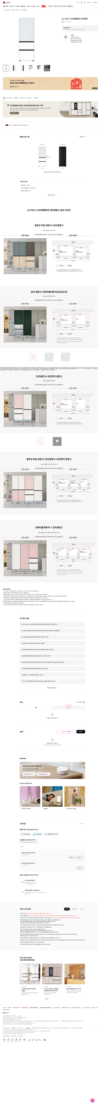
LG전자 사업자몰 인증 (86, 1007)
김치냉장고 (17, 10)
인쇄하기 (83, 136)
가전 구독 (12, 6)
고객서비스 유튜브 (6, 1036)
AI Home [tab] (29, 98)
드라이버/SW (38, 834)
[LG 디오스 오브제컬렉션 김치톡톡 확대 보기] (26, 39)
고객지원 (17, 6)
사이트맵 (4, 1007)
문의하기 (81, 731)
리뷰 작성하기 (79, 702)
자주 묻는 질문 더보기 (51, 688)
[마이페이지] (81, 2)
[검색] (78, 2)
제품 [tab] (36, 707)
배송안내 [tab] (67, 909)
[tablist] (52, 707)
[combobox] (52, 847)
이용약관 (9, 1007)
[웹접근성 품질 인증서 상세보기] (44, 1040)
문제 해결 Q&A (26, 834)
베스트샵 (33, 6)
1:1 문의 (19, 1015)
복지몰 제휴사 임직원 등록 (75, 1007)
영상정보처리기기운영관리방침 (45, 1007)
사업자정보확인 (28, 1028)
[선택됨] (32, 357)
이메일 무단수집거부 (16, 1007)
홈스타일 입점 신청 (6, 1009)
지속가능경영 (94, 2)
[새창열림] (51, 6)
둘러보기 (31, 774)
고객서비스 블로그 (14, 1036)
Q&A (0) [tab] (22, 98)
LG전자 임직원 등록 (56, 1007)
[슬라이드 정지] (93, 88)
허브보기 (46, 774)
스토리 (28, 6)
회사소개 (88, 2)
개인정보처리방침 (25, 1007)
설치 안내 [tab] (82, 909)
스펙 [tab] (4, 98)
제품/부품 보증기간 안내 (52, 834)
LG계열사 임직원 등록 (65, 1007)
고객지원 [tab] (35, 98)
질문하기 (67, 731)
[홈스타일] (43, 6)
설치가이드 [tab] (9, 98)
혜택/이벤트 (23, 6)
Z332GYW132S (24, 10)
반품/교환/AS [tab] (74, 909)
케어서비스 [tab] (69, 707)
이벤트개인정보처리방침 (34, 1007)
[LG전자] (6, 2)
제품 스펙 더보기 (51, 195)
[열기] (36, 840)
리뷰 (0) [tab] (16, 98)
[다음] (85, 980)
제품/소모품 (5, 6)
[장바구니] (84, 2)
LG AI (37, 6)
